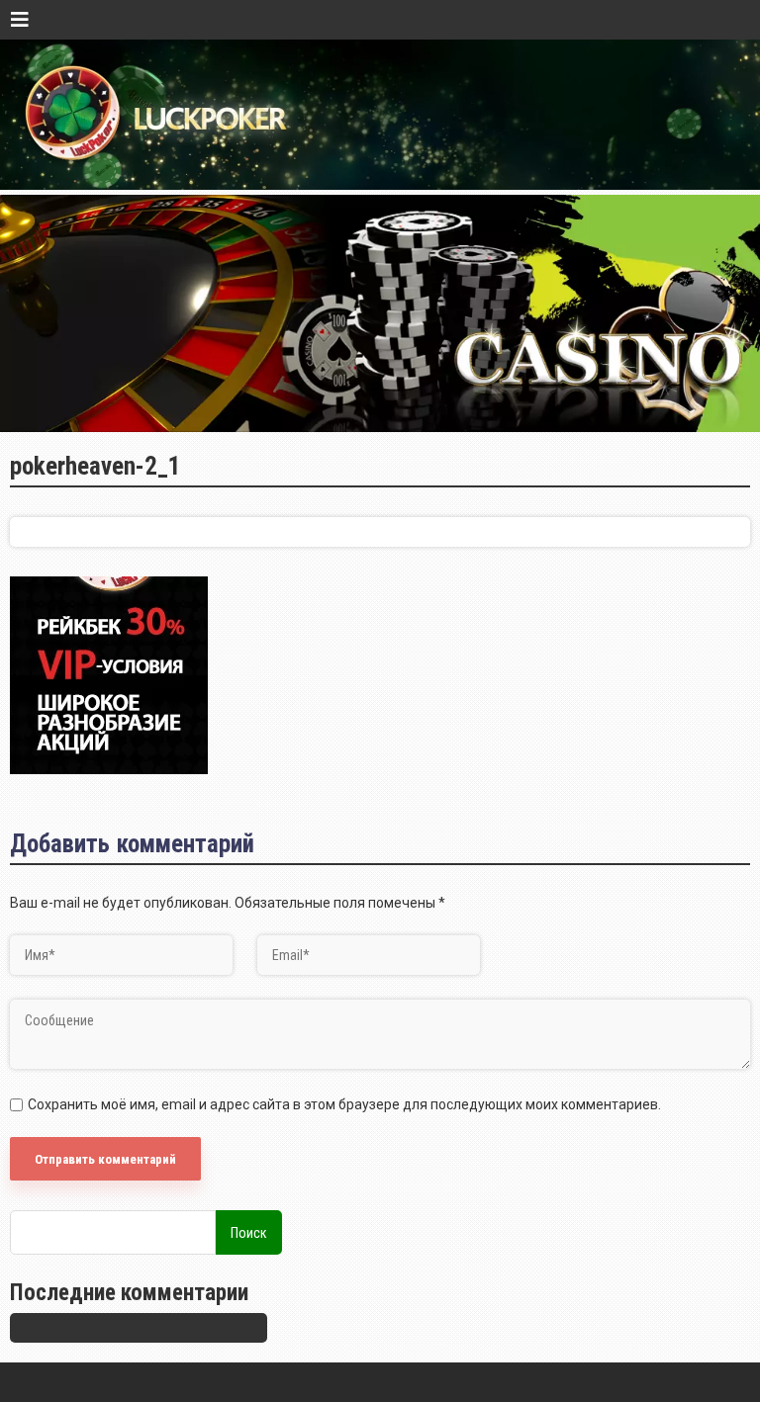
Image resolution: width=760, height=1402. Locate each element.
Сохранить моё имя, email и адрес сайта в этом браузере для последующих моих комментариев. (344, 1104)
